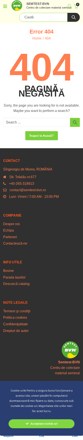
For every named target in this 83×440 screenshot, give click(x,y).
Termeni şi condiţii (16, 311)
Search (73, 17)
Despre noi (11, 224)
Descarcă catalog (16, 284)
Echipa (8, 230)
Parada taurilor (14, 277)
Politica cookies (15, 317)
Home (37, 38)
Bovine (8, 271)
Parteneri (10, 237)
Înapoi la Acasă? (42, 135)
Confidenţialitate (15, 324)
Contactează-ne (15, 243)
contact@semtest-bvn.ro (28, 190)
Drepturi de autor (16, 331)
